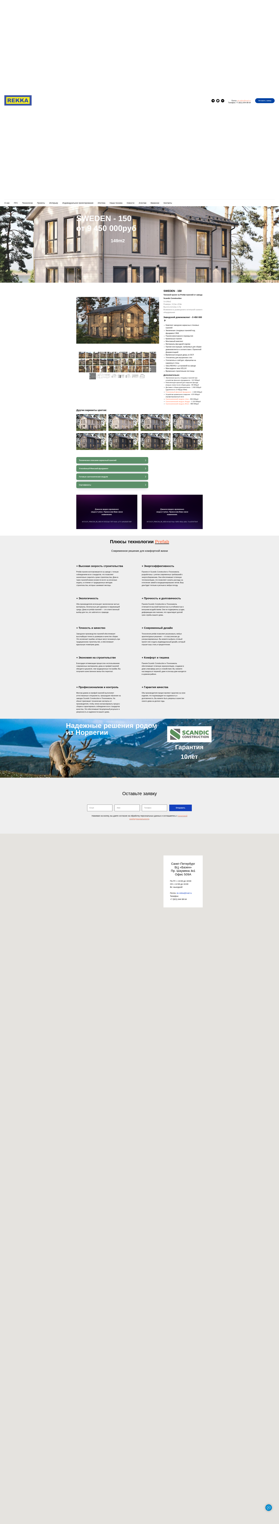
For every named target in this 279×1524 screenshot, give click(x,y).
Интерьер (53, 203)
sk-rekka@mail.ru (244, 101)
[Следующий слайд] (155, 320)
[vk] (222, 100)
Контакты (168, 203)
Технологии (27, 203)
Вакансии (155, 203)
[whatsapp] (217, 100)
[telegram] (213, 100)
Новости (130, 203)
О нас (7, 203)
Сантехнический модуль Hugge (178, 401)
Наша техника (116, 203)
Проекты (41, 203)
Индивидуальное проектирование (77, 203)
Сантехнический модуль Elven (177, 404)
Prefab (162, 541)
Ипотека (101, 203)
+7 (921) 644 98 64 (243, 103)
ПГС (16, 203)
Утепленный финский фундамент (178, 392)
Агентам (142, 203)
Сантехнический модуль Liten (177, 399)
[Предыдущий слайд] (80, 320)
